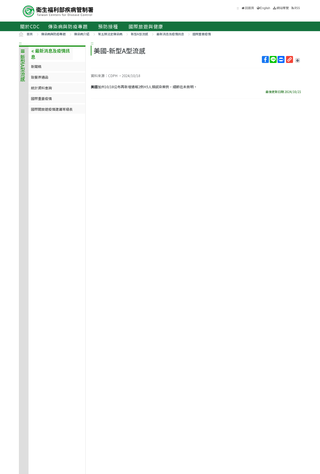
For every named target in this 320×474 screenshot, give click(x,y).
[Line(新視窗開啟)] (273, 59)
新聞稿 (36, 66)
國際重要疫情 (201, 34)
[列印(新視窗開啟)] (281, 59)
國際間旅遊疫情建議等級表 (52, 109)
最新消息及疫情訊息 (170, 34)
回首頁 (249, 7)
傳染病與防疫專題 (68, 26)
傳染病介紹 (81, 34)
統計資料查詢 (41, 87)
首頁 (30, 34)
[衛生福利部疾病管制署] (58, 11)
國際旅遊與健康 (146, 26)
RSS (297, 7)
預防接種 (108, 26)
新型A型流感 (139, 34)
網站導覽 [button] (282, 7)
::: (20, 43)
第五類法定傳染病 (110, 34)
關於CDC (30, 26)
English (265, 7)
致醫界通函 (39, 77)
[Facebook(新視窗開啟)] (265, 59)
